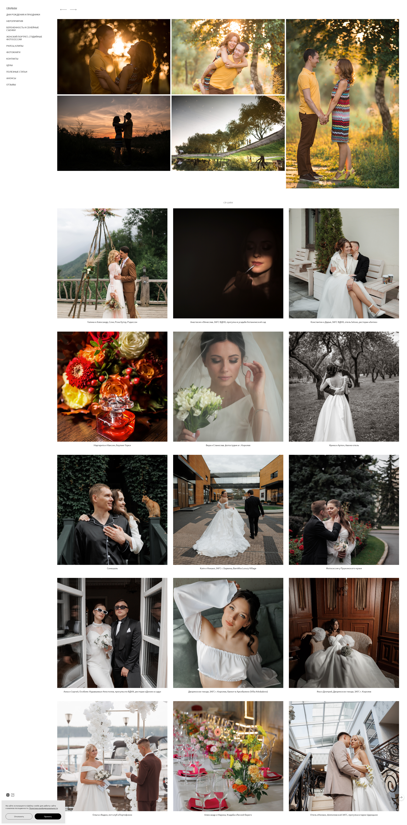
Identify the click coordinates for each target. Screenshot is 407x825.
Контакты (12, 58)
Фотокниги (13, 52)
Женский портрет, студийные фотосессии (24, 38)
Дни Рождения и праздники (23, 14)
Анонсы (11, 78)
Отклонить (19, 816)
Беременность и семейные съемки (22, 28)
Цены (9, 65)
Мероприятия (14, 21)
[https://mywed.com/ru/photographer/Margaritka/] (12, 795)
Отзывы (11, 84)
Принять (48, 816)
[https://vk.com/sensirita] (7, 795)
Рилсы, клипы (14, 45)
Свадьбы (11, 8)
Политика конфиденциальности (43, 808)
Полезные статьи (16, 71)
